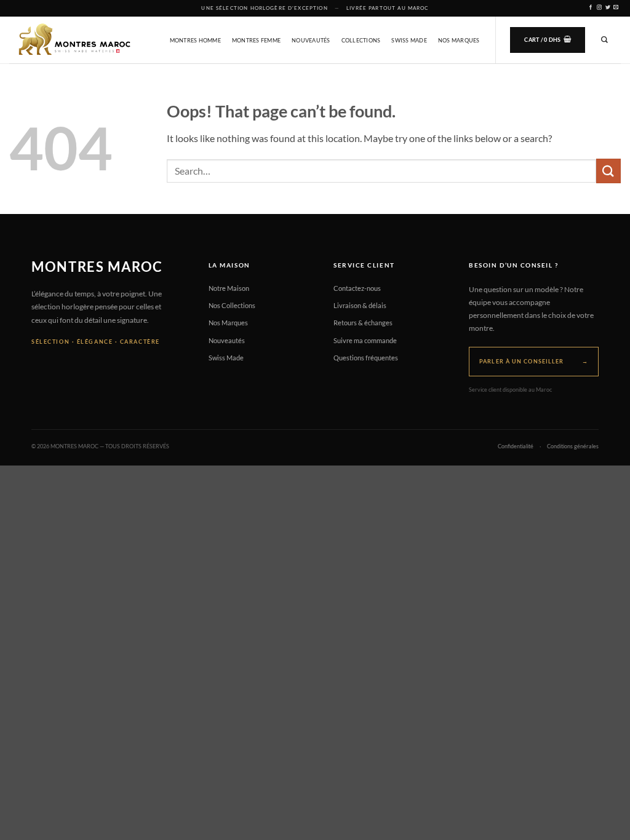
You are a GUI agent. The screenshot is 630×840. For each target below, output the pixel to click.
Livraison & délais (359, 305)
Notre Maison (229, 288)
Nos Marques (228, 323)
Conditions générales (573, 446)
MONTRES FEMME (256, 40)
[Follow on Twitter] (608, 7)
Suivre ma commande (365, 340)
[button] (547, 40)
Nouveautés (227, 340)
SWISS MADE (409, 40)
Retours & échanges (363, 323)
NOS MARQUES (459, 40)
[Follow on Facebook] (591, 7)
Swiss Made (226, 358)
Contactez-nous (357, 288)
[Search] (605, 40)
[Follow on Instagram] (599, 7)
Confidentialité (515, 446)
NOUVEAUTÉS (311, 40)
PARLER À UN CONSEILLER (533, 361)
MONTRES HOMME (195, 40)
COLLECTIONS (361, 40)
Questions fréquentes (365, 358)
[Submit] (608, 171)
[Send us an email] (616, 7)
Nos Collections (232, 305)
